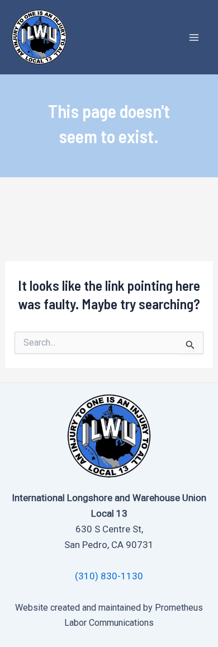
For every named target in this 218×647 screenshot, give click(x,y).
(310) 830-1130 (109, 576)
